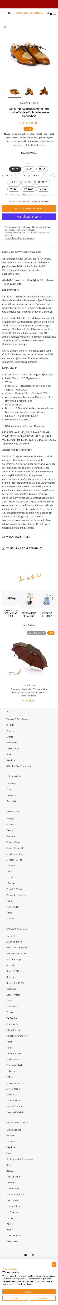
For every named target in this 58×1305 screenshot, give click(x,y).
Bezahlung (11, 760)
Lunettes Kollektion (15, 1112)
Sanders (10, 1182)
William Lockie (13, 1235)
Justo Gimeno (13, 1089)
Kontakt (10, 725)
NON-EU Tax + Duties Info (19, 766)
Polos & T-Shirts (14, 889)
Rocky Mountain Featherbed (20, 1159)
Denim (9, 830)
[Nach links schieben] (3, 91)
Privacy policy (9, 1269)
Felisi (9, 1048)
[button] (3, 13)
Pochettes (11, 877)
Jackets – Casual (14, 860)
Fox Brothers (12, 1059)
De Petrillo (11, 1018)
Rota (8, 1165)
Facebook (11, 783)
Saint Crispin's (13, 1177)
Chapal (9, 1000)
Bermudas (11, 824)
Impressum (11, 742)
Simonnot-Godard (15, 1194)
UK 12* (43, 189)
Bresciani (11, 977)
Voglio (9, 1229)
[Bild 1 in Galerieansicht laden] (14, 90)
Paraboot (10, 1135)
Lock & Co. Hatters (15, 1106)
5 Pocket (10, 883)
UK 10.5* (42, 182)
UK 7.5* (9, 175)
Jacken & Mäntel (14, 854)
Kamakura (11, 1094)
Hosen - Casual (13, 842)
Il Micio (9, 1077)
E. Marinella (12, 1024)
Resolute (10, 1147)
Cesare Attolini (13, 995)
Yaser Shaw (12, 1241)
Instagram (11, 795)
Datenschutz (12, 748)
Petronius (11, 1141)
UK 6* (15, 169)
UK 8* (23, 175)
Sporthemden (12, 907)
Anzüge (10, 818)
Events (9, 737)
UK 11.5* (28, 189)
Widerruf (10, 731)
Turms (9, 1218)
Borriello (10, 965)
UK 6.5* (28, 169)
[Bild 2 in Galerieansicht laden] (28, 90)
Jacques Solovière (15, 1083)
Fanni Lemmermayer (16, 1036)
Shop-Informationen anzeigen (19, 238)
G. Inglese (11, 1071)
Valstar (10, 1224)
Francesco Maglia (15, 1065)
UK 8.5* (36, 175)
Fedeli (9, 1042)
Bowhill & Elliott (14, 971)
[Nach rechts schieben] (54, 91)
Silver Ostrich (13, 1188)
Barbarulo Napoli (14, 959)
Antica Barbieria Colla (17, 953)
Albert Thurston (14, 942)
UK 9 (49, 175)
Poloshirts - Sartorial (16, 895)
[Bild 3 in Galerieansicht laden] (43, 90)
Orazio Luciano (13, 1130)
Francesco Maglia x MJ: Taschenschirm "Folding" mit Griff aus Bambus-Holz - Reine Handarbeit (29, 692)
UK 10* (27, 182)
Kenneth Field (13, 1100)
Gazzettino (11, 801)
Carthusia (11, 989)
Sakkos (9, 901)
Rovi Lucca (11, 1171)
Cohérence (11, 1006)
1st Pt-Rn (10, 936)
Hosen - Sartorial (14, 848)
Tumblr (9, 789)
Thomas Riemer (14, 1206)
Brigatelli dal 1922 (15, 983)
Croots (9, 1012)
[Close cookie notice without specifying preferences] (54, 1264)
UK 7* (42, 169)
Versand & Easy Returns (18, 719)
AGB (8, 754)
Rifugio (9, 1153)
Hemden (10, 836)
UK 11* (13, 189)
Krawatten (11, 865)
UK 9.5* (14, 182)
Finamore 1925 (13, 1053)
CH (8, 13)
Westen (10, 918)
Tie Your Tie (12, 1212)
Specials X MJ (12, 1200)
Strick (9, 913)
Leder (9, 871)
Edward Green (13, 1030)
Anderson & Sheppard (16, 947)
